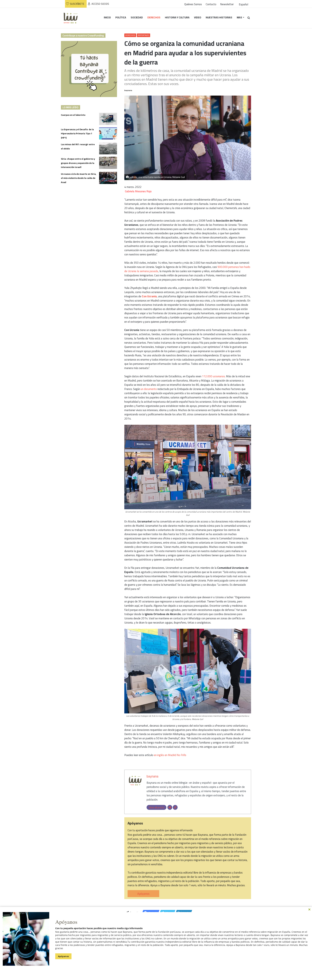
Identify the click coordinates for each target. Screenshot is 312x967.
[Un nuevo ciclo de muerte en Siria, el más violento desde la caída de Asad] (108, 178)
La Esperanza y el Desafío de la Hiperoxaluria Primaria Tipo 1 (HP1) (77, 133)
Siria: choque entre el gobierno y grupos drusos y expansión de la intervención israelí (78, 163)
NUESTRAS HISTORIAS (219, 17)
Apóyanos (143, 893)
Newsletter (227, 4)
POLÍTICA (120, 17)
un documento (148, 389)
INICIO (107, 17)
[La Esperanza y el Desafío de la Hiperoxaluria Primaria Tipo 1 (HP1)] (108, 133)
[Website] (175, 807)
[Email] (169, 807)
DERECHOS (153, 17)
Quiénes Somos (193, 4)
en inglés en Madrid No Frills (170, 755)
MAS (239, 17)
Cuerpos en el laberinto (73, 115)
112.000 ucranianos (213, 376)
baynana (128, 90)
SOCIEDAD (137, 17)
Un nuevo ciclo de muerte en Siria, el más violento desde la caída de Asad (78, 178)
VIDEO (197, 17)
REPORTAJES (143, 35)
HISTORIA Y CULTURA (177, 17)
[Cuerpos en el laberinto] (108, 119)
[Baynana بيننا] (70, 18)
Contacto (211, 4)
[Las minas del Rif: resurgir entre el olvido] (108, 148)
